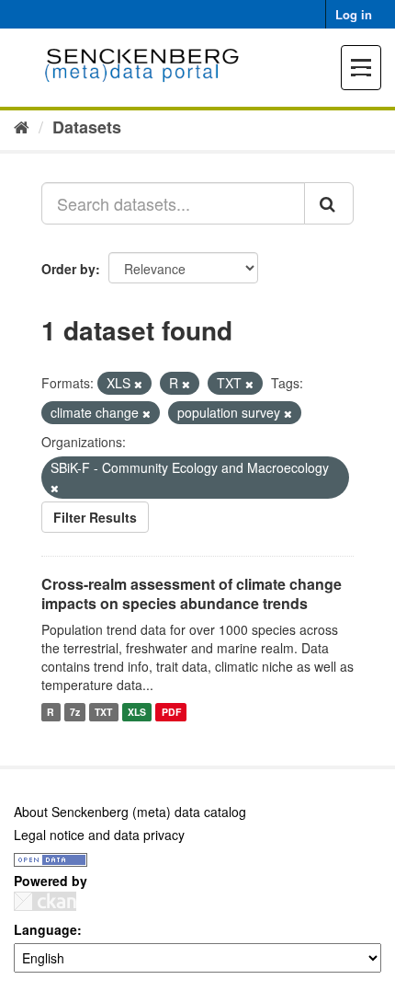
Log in (353, 14)
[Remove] (138, 383)
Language (45, 929)
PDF (171, 712)
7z (75, 712)
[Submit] (329, 203)
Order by (68, 268)
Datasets (86, 127)
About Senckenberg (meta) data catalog (130, 811)
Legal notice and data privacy (99, 834)
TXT (103, 712)
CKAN (45, 901)
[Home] (21, 126)
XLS (137, 712)
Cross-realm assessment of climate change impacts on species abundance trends (191, 593)
